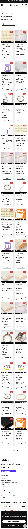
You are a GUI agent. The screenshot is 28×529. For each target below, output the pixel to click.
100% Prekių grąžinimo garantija (9, 482)
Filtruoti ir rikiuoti (10, 24)
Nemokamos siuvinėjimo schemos (9, 494)
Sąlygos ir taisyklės (5, 486)
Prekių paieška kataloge (6, 490)
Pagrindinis (3, 13)
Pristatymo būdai (5, 484)
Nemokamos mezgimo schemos (9, 492)
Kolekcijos (10, 13)
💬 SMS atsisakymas (6, 498)
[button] (25, 5)
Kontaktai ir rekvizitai (6, 488)
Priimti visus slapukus (14, 521)
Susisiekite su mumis (6, 480)
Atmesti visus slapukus (14, 525)
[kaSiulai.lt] (14, 5)
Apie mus (3, 478)
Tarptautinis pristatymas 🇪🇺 (8, 496)
